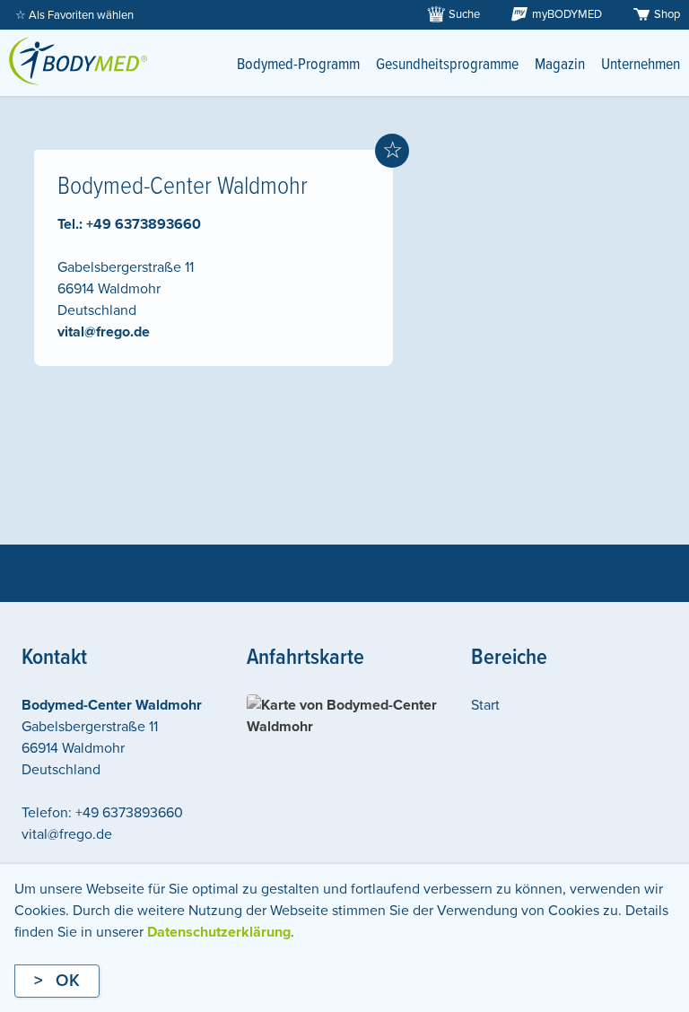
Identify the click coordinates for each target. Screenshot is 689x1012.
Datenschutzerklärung (219, 932)
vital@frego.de (103, 332)
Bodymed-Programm (298, 65)
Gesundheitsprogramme (447, 65)
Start (485, 705)
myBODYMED (567, 14)
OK (68, 980)
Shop (667, 14)
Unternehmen (640, 65)
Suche (464, 14)
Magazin (560, 65)
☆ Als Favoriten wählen (74, 15)
